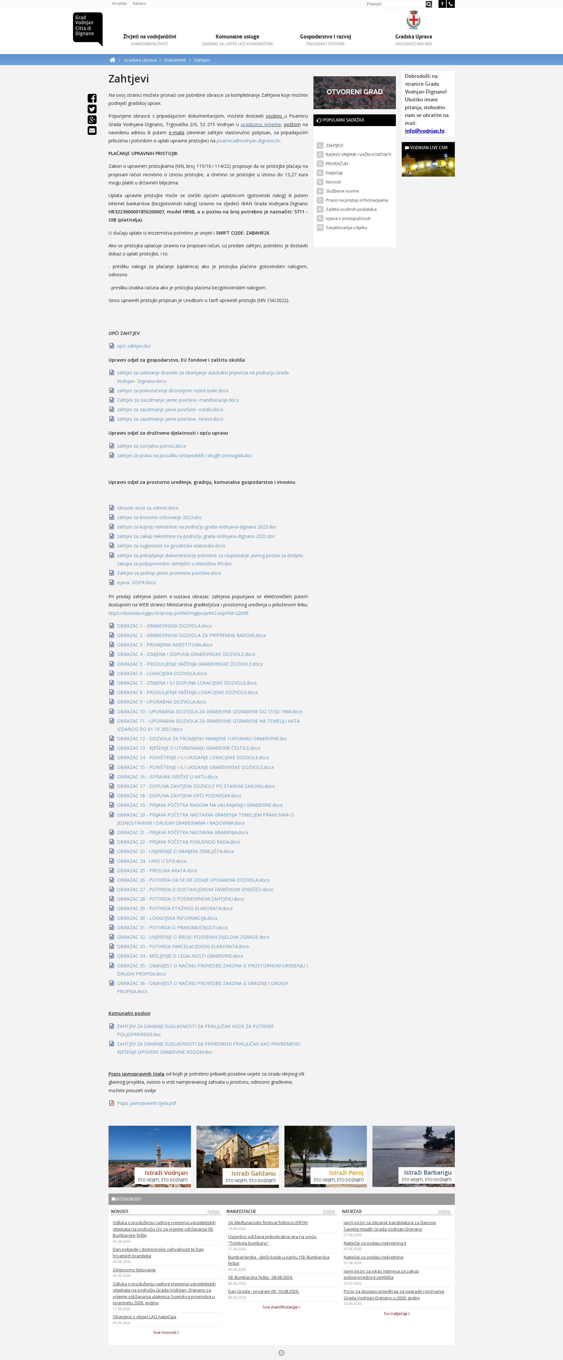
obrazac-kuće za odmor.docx (147, 508)
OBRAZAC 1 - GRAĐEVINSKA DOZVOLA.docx (164, 626)
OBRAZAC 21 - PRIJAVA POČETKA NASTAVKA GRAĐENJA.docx (182, 832)
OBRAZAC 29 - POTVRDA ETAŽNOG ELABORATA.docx (175, 908)
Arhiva (213, 1211)
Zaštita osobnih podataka (351, 209)
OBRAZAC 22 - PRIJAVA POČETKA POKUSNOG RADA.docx (178, 842)
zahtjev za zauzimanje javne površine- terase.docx (170, 419)
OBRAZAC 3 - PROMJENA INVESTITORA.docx (164, 645)
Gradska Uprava (141, 60)
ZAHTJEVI (334, 145)
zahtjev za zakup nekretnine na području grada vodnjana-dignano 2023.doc (196, 536)
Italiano (139, 3)
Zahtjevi (202, 60)
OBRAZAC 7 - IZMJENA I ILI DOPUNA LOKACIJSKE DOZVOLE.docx (187, 683)
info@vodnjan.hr (424, 131)
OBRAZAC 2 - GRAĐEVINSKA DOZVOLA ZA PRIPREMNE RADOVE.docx (191, 635)
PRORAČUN (337, 163)
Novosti (333, 182)
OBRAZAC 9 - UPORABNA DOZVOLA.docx (161, 702)
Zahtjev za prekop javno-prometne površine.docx (169, 573)
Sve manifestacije (281, 1307)
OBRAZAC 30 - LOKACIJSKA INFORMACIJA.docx (167, 918)
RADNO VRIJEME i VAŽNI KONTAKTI (358, 154)
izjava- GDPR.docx (136, 582)
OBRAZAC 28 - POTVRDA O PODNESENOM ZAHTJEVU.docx (180, 899)
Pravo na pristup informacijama (357, 200)
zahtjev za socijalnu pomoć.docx (151, 446)
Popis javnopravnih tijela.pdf (146, 1103)
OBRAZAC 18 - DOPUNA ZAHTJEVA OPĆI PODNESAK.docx (179, 795)
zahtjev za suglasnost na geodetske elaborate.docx (171, 546)
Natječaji (334, 173)
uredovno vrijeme (261, 124)
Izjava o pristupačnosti (348, 218)
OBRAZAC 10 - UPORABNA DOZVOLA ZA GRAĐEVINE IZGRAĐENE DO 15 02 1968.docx (209, 711)
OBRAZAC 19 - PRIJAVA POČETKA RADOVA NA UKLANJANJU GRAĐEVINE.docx (199, 805)
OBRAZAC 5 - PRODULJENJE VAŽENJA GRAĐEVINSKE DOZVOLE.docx (190, 664)
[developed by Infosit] (281, 1353)
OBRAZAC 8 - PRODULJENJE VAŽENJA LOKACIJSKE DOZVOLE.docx (187, 692)
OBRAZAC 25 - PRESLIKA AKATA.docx (157, 870)
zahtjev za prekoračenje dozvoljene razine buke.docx (172, 390)
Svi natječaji (396, 1313)
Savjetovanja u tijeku (346, 227)
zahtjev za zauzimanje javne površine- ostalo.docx (170, 409)
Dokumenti (175, 60)
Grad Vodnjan (88, 29)
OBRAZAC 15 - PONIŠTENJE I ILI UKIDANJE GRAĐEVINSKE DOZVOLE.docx (195, 767)
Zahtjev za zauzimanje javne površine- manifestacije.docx (178, 400)
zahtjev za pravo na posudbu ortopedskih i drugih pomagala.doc (184, 455)
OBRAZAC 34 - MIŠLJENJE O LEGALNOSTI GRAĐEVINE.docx (180, 956)
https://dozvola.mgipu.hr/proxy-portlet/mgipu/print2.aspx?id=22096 (178, 613)
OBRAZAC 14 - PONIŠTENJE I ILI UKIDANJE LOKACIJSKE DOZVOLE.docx (193, 757)
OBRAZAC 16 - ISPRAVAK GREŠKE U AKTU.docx (167, 777)
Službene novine (342, 191)
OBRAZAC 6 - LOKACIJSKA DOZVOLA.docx (162, 673)
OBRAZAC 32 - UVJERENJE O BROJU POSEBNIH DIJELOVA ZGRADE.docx (193, 937)
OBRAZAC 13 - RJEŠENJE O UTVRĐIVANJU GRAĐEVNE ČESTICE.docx (188, 748)
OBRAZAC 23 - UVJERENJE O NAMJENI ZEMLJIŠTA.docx (175, 851)
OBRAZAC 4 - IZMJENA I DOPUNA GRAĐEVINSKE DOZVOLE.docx (186, 654)
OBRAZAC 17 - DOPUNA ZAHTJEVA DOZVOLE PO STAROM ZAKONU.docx (196, 786)
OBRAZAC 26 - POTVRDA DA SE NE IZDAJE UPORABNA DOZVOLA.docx (193, 880)
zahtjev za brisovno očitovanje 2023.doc (159, 517)
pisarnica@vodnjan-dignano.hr (248, 140)
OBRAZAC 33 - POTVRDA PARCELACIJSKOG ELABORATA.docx (183, 946)
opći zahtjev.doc (134, 346)
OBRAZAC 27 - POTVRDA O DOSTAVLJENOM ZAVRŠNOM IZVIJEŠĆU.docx (195, 889)
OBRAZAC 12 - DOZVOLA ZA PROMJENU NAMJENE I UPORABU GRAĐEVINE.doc (202, 738)
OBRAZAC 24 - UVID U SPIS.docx (151, 861)
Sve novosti (165, 1332)
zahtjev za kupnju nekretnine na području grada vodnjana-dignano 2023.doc (197, 527)
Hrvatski (119, 3)
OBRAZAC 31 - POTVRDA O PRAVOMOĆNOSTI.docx (172, 927)
